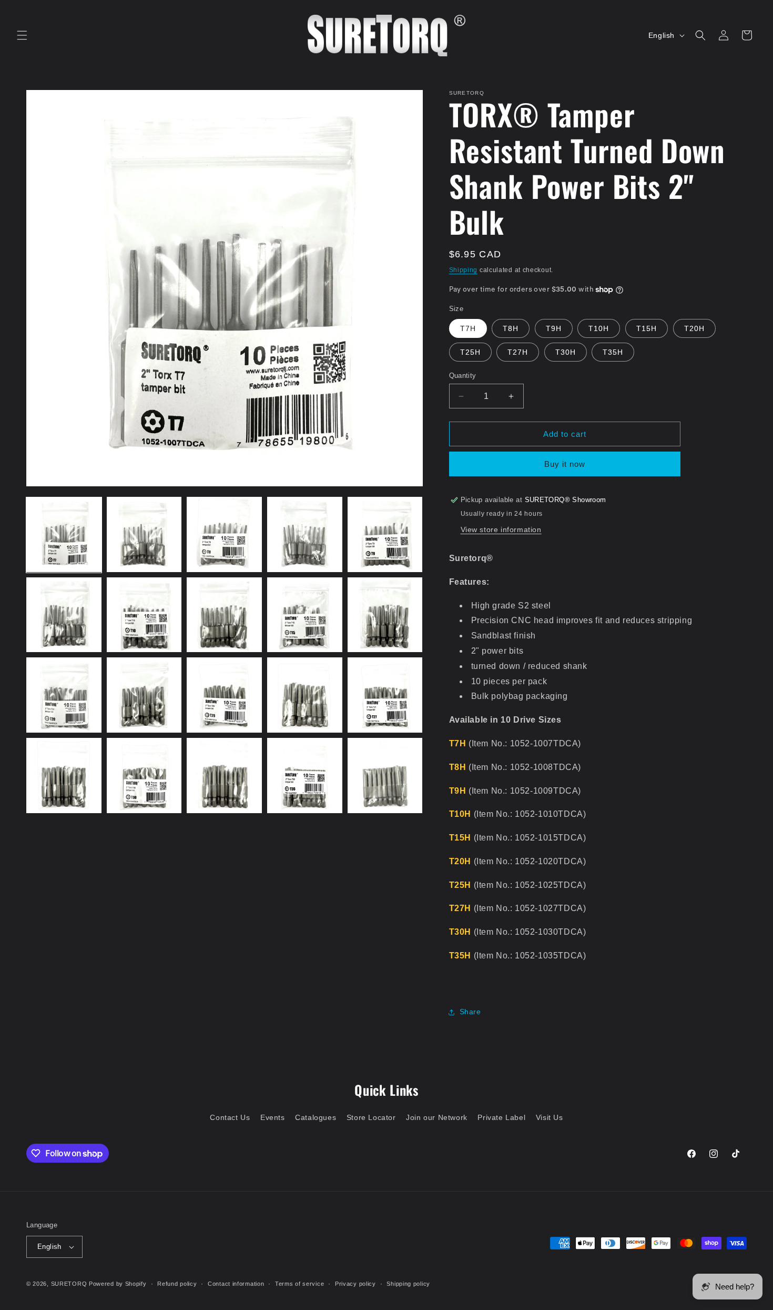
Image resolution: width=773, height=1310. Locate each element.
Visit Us (549, 1117)
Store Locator (371, 1117)
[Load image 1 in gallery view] (63, 534)
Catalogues (315, 1117)
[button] (22, 35)
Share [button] (470, 1011)
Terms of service (299, 1284)
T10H (598, 328)
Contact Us (230, 1117)
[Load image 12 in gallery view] (144, 695)
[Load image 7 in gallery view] (144, 615)
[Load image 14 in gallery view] (304, 695)
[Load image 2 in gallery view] (144, 534)
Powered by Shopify (118, 1284)
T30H (565, 352)
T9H (554, 328)
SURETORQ (69, 1284)
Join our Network (436, 1117)
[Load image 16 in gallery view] (63, 775)
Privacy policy (355, 1284)
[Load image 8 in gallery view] (224, 615)
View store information (501, 529)
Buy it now (564, 463)
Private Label (501, 1117)
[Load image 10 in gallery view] (385, 615)
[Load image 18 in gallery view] (224, 775)
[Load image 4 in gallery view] (304, 534)
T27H (517, 352)
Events (272, 1117)
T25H (470, 352)
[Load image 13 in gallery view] (224, 695)
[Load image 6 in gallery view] (63, 615)
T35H (613, 352)
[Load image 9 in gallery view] (304, 615)
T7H (468, 328)
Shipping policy (408, 1284)
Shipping (463, 270)
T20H (694, 328)
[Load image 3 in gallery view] (224, 534)
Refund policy (177, 1284)
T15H (646, 328)
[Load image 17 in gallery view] (144, 775)
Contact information (236, 1284)
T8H (510, 328)
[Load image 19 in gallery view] (304, 775)
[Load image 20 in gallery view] (385, 775)
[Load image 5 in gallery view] (385, 534)
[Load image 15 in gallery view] (385, 695)
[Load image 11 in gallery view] (63, 695)
